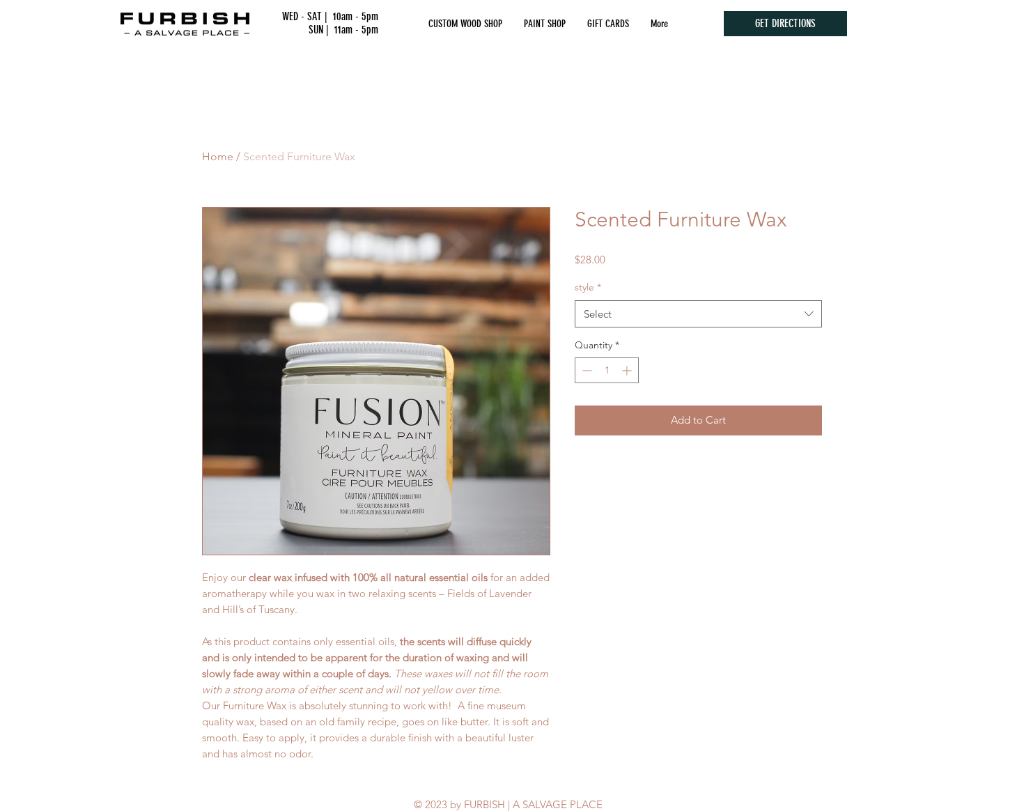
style (588, 287)
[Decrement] (585, 370)
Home (217, 156)
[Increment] (628, 370)
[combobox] (698, 313)
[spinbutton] (606, 370)
